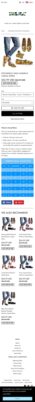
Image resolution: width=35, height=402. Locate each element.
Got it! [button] (17, 398)
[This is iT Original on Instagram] (32, 386)
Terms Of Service (17, 351)
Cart (22, 2)
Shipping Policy (17, 361)
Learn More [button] (7, 394)
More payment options (17, 119)
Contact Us (17, 348)
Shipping (4, 86)
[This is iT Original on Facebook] (25, 386)
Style (2, 91)
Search (17, 343)
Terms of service (17, 371)
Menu (5, 2)
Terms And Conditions (17, 368)
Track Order (17, 353)
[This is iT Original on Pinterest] (28, 386)
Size (2, 99)
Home (2, 31)
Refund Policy (17, 366)
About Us (17, 345)
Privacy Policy (17, 363)
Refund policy (17, 374)
